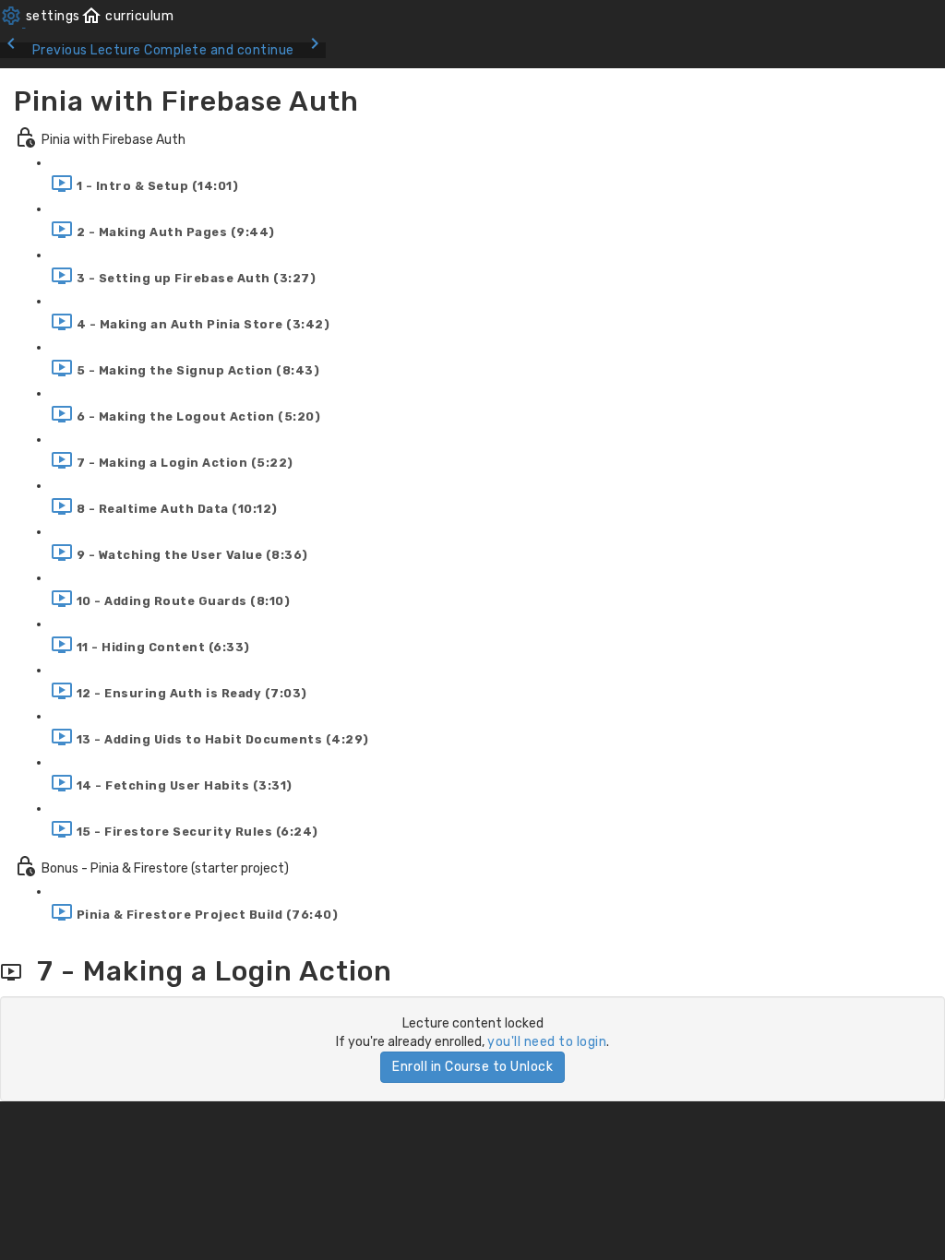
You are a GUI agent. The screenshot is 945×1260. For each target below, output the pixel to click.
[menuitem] (40, 16)
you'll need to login (546, 1042)
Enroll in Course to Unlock (472, 1067)
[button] (127, 16)
